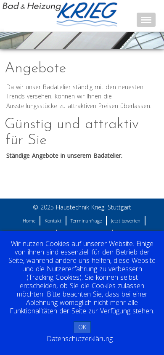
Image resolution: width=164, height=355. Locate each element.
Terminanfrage (86, 220)
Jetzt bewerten (125, 220)
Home (29, 220)
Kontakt (53, 220)
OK (82, 327)
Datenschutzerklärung (80, 338)
